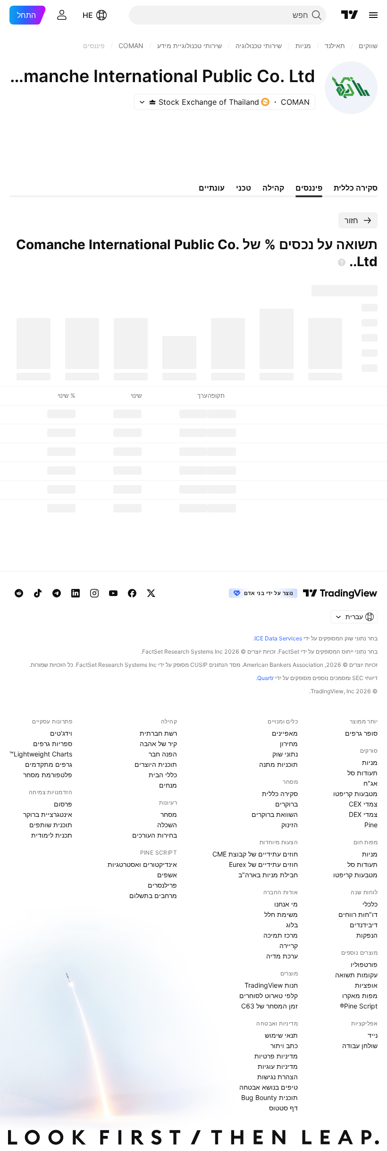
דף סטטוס (283, 1108)
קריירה (288, 945)
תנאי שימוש (281, 1035)
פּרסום (63, 804)
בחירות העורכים (154, 835)
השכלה (167, 825)
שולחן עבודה (360, 1046)
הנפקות (367, 935)
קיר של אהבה (158, 743)
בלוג (292, 925)
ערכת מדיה (282, 956)
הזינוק (289, 825)
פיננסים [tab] (308, 188)
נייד (373, 1035)
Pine (371, 825)
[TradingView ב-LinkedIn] (75, 593)
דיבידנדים (364, 925)
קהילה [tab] (273, 188)
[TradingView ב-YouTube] (113, 593)
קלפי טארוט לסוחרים (268, 995)
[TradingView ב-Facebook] (132, 593)
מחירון (289, 743)
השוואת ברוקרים (275, 814)
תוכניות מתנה (278, 764)
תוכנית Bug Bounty (269, 1097)
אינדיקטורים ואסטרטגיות (142, 864)
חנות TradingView (271, 985)
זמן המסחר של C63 (269, 1006)
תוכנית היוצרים (156, 764)
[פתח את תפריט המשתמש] (61, 15)
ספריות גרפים (52, 743)
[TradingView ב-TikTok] (37, 593)
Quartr (265, 677)
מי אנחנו (286, 904)
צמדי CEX (363, 804)
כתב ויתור (284, 1046)
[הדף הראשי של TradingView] (349, 15)
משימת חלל (281, 914)
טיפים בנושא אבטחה (268, 1087)
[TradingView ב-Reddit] (18, 593)
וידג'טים (61, 733)
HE (88, 15)
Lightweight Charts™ (40, 754)
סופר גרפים (361, 733)
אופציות (366, 985)
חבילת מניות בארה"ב (268, 875)
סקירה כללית (280, 794)
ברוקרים (286, 804)
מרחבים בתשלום (153, 895)
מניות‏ (370, 762)
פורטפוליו (364, 964)
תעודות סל (362, 773)
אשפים (167, 875)
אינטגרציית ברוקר (47, 814)
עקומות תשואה (356, 975)
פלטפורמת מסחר (47, 775)
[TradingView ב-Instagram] (94, 593)
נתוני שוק (285, 754)
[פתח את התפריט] (373, 15)
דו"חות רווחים (358, 914)
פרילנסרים (162, 885)
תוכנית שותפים (50, 825)
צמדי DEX (363, 814)
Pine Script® (359, 1006)
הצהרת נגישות (277, 1077)
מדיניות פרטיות (276, 1056)
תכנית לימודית (51, 835)
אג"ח (370, 783)
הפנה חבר (163, 754)
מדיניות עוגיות (278, 1066)
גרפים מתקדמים (48, 764)
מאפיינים (285, 733)
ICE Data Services (278, 638)
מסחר (168, 814)
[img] (152, 102)
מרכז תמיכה (280, 935)
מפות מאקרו (360, 995)
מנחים (168, 785)
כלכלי (370, 904)
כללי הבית (163, 775)
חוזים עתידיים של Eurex (263, 864)
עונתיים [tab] (212, 188)
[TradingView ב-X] (151, 593)
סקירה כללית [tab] (356, 188)
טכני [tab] (243, 188)
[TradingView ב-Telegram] (56, 593)
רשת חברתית (158, 733)
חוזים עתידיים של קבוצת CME (255, 854)
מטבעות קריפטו (355, 794)
